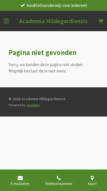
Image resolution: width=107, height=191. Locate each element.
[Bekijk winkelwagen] (100, 21)
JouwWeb (33, 105)
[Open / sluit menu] (6, 21)
